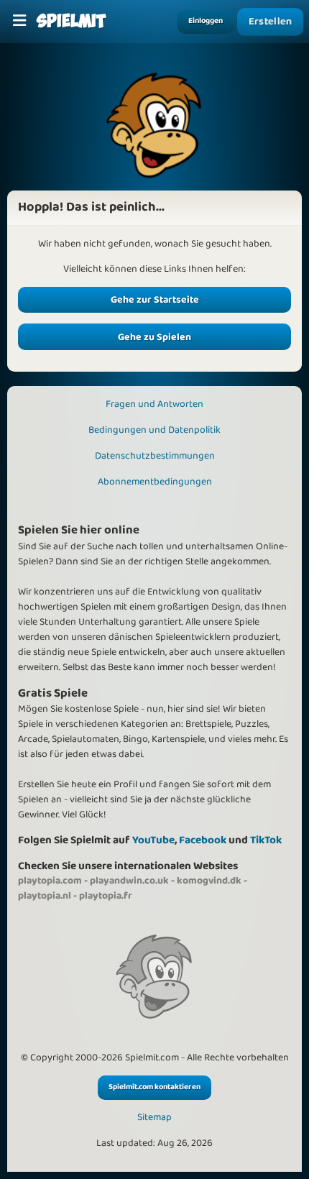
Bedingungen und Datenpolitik (154, 430)
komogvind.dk (209, 881)
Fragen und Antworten (154, 404)
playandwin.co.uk (129, 881)
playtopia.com (50, 881)
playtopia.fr (105, 896)
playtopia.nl (44, 896)
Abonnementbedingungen (155, 482)
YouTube (153, 840)
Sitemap (154, 1117)
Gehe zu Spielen (154, 337)
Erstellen (270, 21)
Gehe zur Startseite (155, 300)
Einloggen (205, 20)
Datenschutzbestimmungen (155, 456)
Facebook (202, 840)
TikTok (266, 840)
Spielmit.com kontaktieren (154, 1087)
